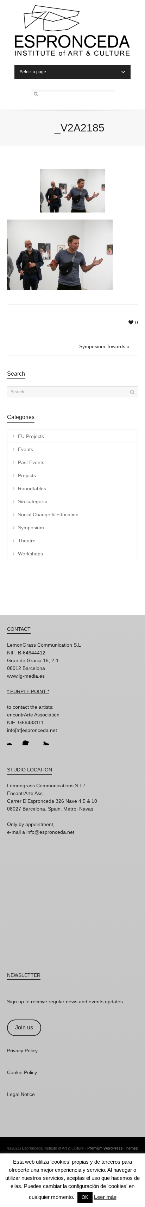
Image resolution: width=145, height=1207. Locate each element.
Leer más (105, 1197)
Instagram (12, 739)
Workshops (30, 553)
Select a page (33, 71)
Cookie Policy (22, 1072)
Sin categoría (33, 501)
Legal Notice (21, 1094)
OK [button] (85, 1197)
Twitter (43, 739)
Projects (27, 475)
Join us (24, 1027)
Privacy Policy (22, 1050)
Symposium (31, 527)
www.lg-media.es (26, 676)
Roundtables (32, 488)
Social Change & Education (48, 514)
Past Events (31, 462)
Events (25, 449)
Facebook (28, 739)
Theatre (27, 540)
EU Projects (31, 436)
